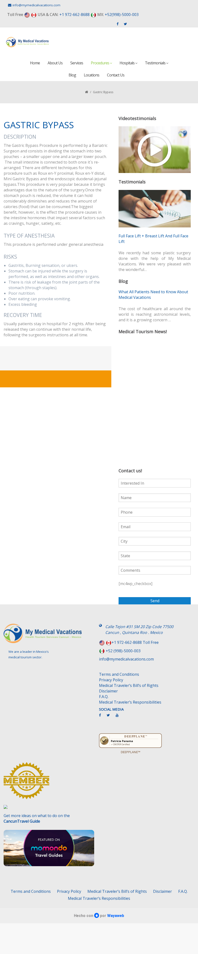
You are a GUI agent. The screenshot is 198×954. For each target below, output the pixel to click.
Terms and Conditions (119, 674)
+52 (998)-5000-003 (123, 651)
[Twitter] (111, 717)
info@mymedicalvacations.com (36, 5)
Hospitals (127, 63)
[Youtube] (119, 717)
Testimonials (155, 63)
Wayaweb (115, 915)
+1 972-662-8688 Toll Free (135, 642)
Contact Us (115, 75)
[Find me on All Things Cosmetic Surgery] (49, 783)
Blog (72, 75)
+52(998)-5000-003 (122, 14)
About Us (55, 63)
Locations (91, 75)
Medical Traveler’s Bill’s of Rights (128, 685)
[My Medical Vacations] (27, 42)
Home (35, 63)
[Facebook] (102, 717)
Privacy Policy (111, 680)
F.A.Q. (103, 696)
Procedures (100, 63)
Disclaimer (108, 691)
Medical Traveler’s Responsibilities (130, 702)
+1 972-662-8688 (74, 14)
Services (76, 63)
